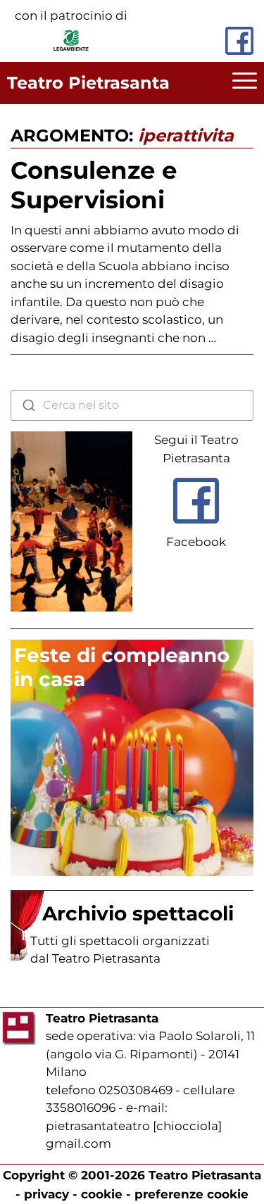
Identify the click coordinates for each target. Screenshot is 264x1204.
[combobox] (132, 405)
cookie (101, 1194)
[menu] (244, 83)
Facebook (196, 542)
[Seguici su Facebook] (196, 526)
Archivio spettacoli (138, 913)
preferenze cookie (191, 1194)
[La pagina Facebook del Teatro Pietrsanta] (239, 41)
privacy (46, 1194)
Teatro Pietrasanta (88, 82)
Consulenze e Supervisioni (94, 185)
